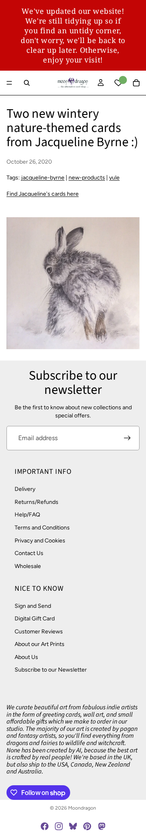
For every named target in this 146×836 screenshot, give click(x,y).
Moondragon (82, 808)
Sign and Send (33, 606)
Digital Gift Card (35, 618)
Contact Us (29, 553)
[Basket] (136, 83)
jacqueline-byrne (42, 177)
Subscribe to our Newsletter (51, 670)
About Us (26, 657)
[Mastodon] (101, 826)
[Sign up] (127, 438)
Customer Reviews (39, 631)
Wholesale (28, 566)
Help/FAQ (27, 515)
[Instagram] (59, 826)
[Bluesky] (73, 826)
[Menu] (9, 82)
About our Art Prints (39, 644)
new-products (87, 177)
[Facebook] (44, 826)
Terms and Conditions (42, 527)
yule (114, 177)
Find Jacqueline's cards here (42, 193)
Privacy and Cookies (40, 540)
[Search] (27, 83)
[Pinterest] (87, 826)
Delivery (25, 489)
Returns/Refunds (36, 502)
